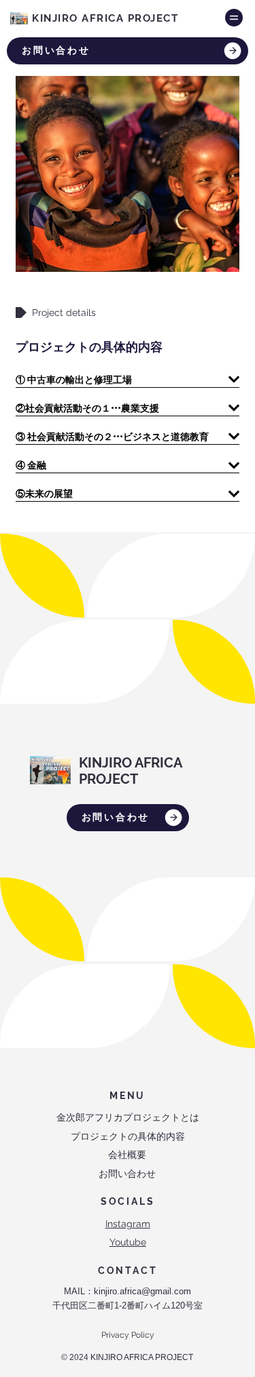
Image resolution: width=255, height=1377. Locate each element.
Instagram (127, 1223)
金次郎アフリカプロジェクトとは (127, 1117)
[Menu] (234, 17)
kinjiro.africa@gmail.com (142, 1291)
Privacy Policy (127, 1335)
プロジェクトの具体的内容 (128, 1136)
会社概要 (127, 1154)
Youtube (127, 1242)
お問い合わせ (127, 1173)
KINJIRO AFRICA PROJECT (107, 18)
